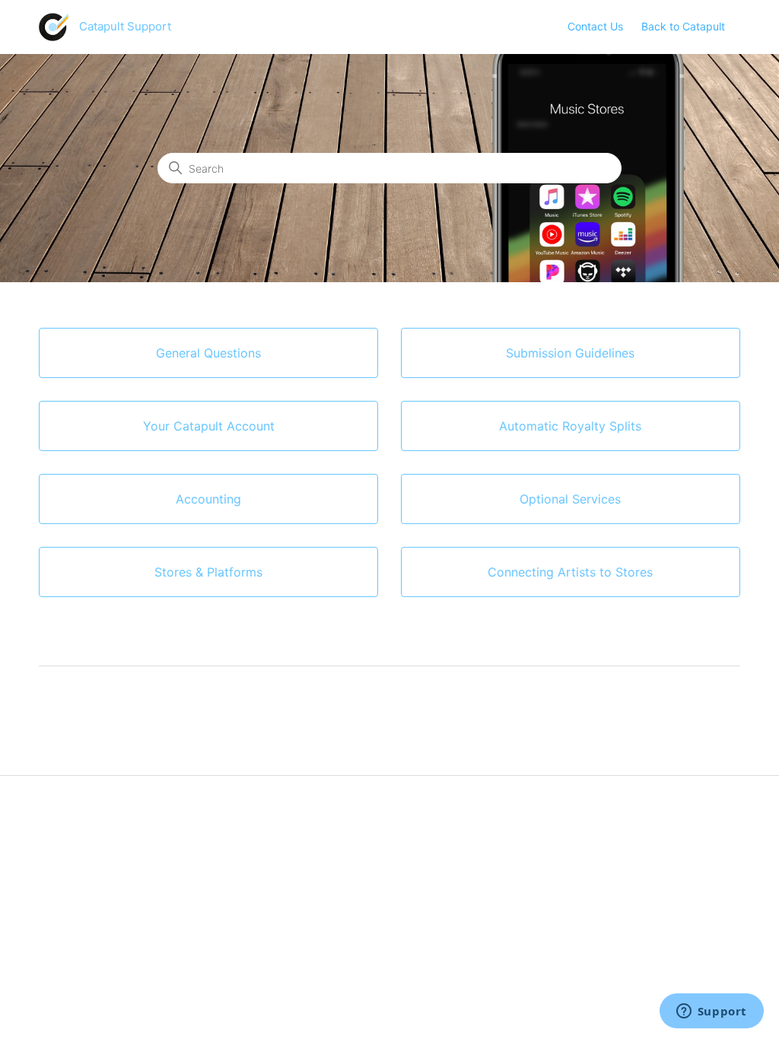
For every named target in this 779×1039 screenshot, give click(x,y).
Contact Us (595, 26)
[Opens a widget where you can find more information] (711, 1012)
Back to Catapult (683, 26)
